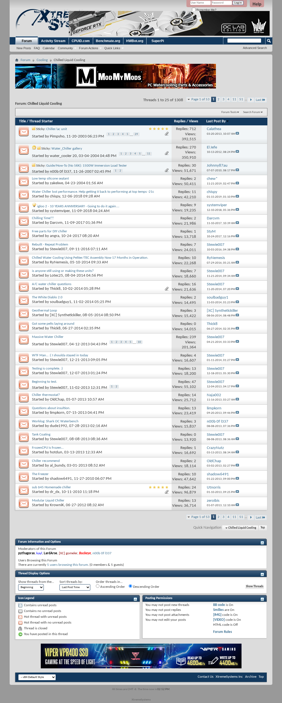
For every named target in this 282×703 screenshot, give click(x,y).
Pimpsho (57, 137)
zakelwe (56, 183)
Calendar (49, 48)
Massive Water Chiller (48, 337)
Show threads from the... (36, 582)
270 (192, 147)
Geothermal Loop (44, 310)
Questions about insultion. (51, 408)
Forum (27, 41)
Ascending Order (112, 587)
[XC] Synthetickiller (65, 315)
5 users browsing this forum (67, 565)
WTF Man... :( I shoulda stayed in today (60, 355)
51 (241, 99)
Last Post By (216, 121)
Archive (250, 677)
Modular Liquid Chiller (48, 500)
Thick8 (55, 289)
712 (192, 129)
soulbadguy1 (60, 302)
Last (258, 100)
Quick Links (112, 48)
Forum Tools (229, 112)
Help (257, 4)
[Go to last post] (237, 134)
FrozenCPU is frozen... (48, 448)
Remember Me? (206, 9)
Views (193, 121)
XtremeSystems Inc (229, 677)
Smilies (218, 610)
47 (194, 382)
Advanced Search (255, 47)
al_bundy (57, 466)
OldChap (57, 400)
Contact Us (205, 677)
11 (234, 99)
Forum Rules (222, 632)
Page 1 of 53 (200, 99)
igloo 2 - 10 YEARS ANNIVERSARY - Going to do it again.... (78, 206)
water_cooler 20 (63, 156)
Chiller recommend (46, 461)
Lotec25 (56, 276)
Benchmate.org (108, 41)
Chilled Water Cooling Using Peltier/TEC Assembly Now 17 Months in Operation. (90, 258)
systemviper (60, 211)
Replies (180, 121)
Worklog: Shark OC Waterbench (55, 421)
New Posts (24, 48)
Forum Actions (88, 48)
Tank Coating (41, 434)
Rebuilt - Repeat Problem (50, 244)
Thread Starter (41, 121)
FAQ (37, 48)
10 (194, 258)
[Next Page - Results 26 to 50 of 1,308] (250, 100)
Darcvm (56, 223)
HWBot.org (134, 41)
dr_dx (54, 492)
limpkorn (57, 413)
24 (194, 488)
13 (194, 369)
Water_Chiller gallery (66, 148)
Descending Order (145, 587)
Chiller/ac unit (56, 129)
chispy (55, 196)
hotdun (56, 452)
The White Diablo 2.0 (47, 297)
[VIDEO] (219, 620)
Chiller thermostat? (46, 395)
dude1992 (58, 426)
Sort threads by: (71, 582)
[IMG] (217, 615)
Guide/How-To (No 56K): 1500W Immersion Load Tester (86, 165)
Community (65, 48)
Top (263, 528)
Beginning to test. (44, 382)
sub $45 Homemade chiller (51, 487)
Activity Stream (53, 41)
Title (22, 121)
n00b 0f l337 (60, 172)
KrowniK (57, 505)
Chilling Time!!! (43, 218)
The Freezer (40, 474)
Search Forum (251, 112)
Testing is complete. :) (47, 368)
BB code (219, 605)
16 (194, 284)
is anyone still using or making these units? (63, 271)
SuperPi (157, 41)
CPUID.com (81, 41)
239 (192, 337)
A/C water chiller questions (51, 284)
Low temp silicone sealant (50, 178)
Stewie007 (58, 249)
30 (194, 166)
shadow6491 (61, 479)
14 (194, 395)
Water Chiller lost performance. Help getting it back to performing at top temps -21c (93, 192)
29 (136, 134)
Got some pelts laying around (53, 324)
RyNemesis (59, 262)
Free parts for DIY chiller (49, 231)
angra (54, 236)
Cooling (42, 60)
